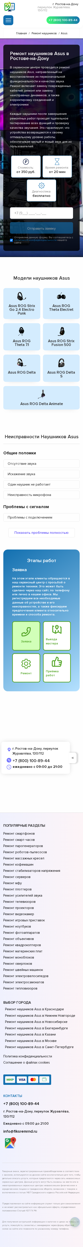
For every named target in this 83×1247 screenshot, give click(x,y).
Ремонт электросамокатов (23, 982)
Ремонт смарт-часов (19, 840)
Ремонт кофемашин (18, 865)
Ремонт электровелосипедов (25, 976)
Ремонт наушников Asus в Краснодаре (34, 1009)
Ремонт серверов (17, 877)
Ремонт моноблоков (18, 957)
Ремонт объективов (18, 939)
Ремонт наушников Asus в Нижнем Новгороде (40, 1016)
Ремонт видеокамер (18, 914)
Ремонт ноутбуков (17, 926)
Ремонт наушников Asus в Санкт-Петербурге (39, 1047)
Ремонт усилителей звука (22, 895)
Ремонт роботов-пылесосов (25, 852)
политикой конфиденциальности (35, 240)
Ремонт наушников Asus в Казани (30, 1034)
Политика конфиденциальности (27, 1056)
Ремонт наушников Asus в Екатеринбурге (36, 1028)
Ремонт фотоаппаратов (21, 933)
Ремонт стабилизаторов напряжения (31, 871)
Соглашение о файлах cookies (26, 1062)
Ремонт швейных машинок (23, 970)
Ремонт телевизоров (19, 902)
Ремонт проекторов (18, 908)
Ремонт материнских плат (22, 951)
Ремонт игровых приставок (24, 920)
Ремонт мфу (12, 883)
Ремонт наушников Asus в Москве (31, 1041)
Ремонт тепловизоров (20, 988)
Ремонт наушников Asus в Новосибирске (36, 1022)
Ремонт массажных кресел (23, 858)
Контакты (12, 1096)
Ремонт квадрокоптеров (22, 945)
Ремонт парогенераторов (23, 846)
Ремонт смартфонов (19, 834)
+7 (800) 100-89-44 (63, 20)
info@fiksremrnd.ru (20, 1131)
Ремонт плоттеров (17, 889)
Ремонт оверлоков (17, 964)
